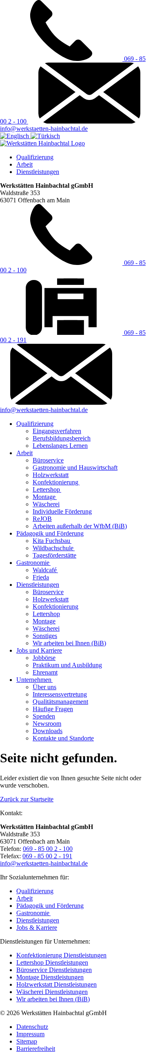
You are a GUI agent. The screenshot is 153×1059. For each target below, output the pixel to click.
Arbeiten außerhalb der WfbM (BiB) (80, 526)
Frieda (41, 577)
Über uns (44, 687)
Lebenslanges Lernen (60, 445)
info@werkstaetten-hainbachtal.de (44, 128)
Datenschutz (32, 1026)
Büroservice (48, 460)
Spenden (44, 716)
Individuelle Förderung (62, 511)
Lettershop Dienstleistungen (52, 962)
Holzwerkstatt (51, 474)
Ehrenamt (45, 672)
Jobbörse (44, 657)
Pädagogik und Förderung (50, 533)
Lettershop (47, 489)
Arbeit (24, 164)
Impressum (30, 1034)
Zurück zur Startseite (26, 799)
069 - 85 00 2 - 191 (47, 856)
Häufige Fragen (53, 708)
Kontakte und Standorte (63, 738)
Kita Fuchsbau (52, 540)
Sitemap (26, 1041)
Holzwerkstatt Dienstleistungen (56, 984)
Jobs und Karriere (39, 650)
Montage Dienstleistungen (50, 977)
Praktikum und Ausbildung (67, 665)
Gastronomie (33, 562)
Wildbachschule (54, 548)
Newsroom (47, 723)
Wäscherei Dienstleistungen (52, 991)
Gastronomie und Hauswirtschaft (75, 467)
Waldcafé (45, 569)
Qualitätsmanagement (60, 701)
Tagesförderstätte (54, 555)
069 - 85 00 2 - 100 (48, 848)
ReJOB (42, 518)
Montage (45, 496)
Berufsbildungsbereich (62, 438)
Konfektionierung (56, 482)
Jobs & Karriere (36, 927)
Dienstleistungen (37, 171)
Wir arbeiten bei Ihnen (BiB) (69, 643)
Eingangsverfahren (57, 431)
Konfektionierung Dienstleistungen (61, 955)
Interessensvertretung (60, 694)
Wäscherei (46, 504)
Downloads (47, 730)
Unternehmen (34, 679)
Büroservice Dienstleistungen (54, 969)
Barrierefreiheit (35, 1048)
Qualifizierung (34, 157)
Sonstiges (45, 635)
